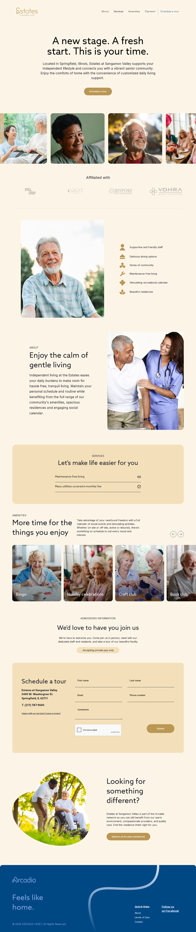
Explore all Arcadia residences (128, 836)
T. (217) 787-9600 (33, 705)
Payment (150, 11)
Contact (139, 922)
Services (118, 11)
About (105, 11)
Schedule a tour (169, 11)
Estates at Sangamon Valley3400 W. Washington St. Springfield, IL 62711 (39, 694)
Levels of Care (142, 917)
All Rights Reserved (54, 924)
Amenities (134, 11)
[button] (173, 534)
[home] (26, 11)
